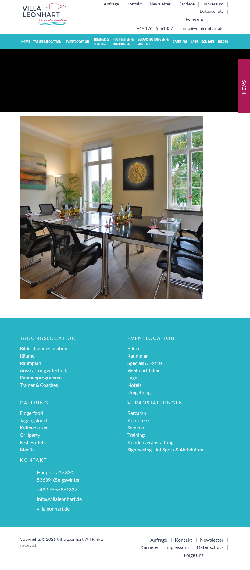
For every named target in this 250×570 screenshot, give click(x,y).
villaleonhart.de (53, 508)
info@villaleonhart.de (202, 28)
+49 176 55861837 (154, 28)
